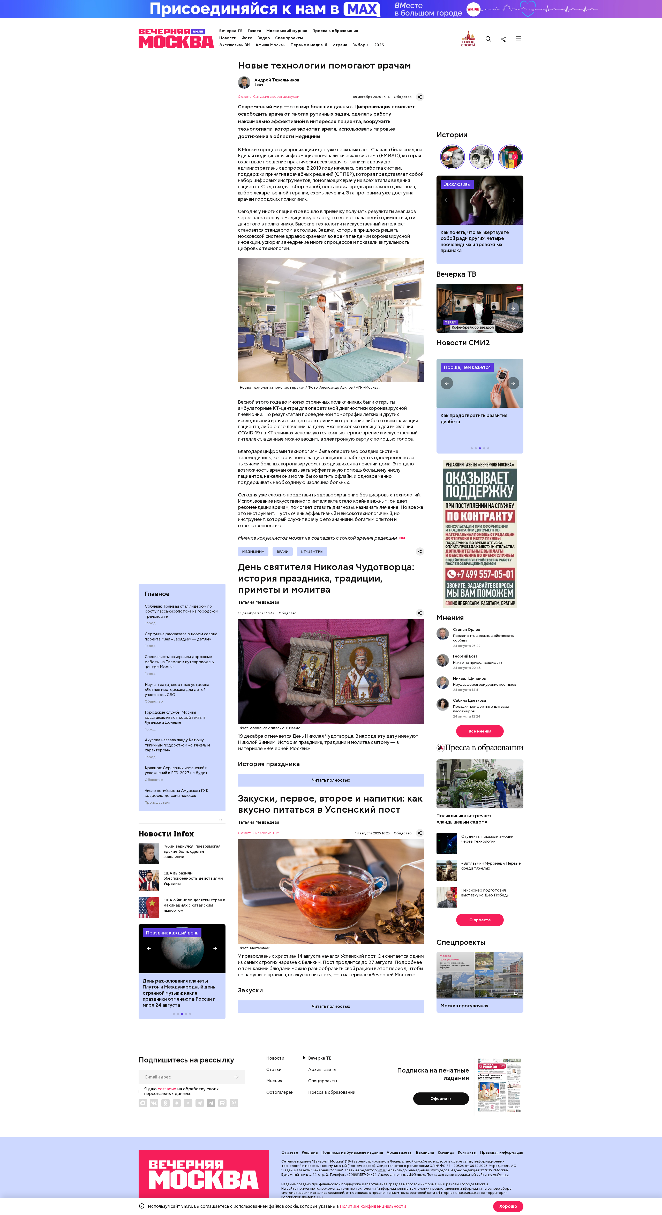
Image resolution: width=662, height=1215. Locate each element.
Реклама (310, 1152)
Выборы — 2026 (368, 45)
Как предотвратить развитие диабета (480, 383)
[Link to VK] (154, 1103)
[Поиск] (488, 39)
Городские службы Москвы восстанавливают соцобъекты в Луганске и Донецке (175, 717)
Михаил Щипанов (469, 678)
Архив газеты (322, 1070)
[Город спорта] (468, 38)
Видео (264, 38)
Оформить (441, 1098)
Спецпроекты (289, 38)
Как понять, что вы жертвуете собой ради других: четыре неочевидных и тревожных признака (475, 241)
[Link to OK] (165, 1103)
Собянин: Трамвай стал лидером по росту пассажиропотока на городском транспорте (181, 611)
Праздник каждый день (172, 933)
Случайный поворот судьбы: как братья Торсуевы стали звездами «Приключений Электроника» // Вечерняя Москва (481, 157)
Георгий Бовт (465, 656)
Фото (247, 38)
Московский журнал (286, 30)
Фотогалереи (280, 1092)
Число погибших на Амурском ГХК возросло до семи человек (176, 793)
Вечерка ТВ (231, 30)
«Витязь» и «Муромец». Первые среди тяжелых (491, 866)
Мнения (450, 617)
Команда (446, 1152)
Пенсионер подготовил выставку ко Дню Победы (485, 893)
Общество (154, 701)
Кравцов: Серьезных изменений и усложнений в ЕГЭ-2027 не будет (176, 770)
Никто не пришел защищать (477, 662)
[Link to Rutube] (222, 1103)
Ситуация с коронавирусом (276, 97)
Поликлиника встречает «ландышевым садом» (464, 819)
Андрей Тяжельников (244, 82)
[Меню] (518, 39)
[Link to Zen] (177, 1103)
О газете (289, 1152)
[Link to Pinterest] (234, 1103)
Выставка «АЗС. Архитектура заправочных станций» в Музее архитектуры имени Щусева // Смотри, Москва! (510, 157)
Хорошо (508, 1206)
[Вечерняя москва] (204, 1174)
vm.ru (382, 1170)
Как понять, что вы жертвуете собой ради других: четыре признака (480, 200)
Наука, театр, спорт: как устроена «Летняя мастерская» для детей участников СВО (177, 689)
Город (150, 623)
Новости (227, 38)
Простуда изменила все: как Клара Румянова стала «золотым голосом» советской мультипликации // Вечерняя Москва (452, 157)
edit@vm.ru (416, 1174)
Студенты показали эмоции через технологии (487, 839)
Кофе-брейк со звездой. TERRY (480, 308)
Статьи (273, 1070)
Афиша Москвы (270, 45)
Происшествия (157, 803)
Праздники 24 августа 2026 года (182, 948)
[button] (149, 948)
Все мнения (480, 731)
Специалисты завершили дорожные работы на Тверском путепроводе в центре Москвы (179, 661)
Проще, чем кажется (467, 367)
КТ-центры (312, 551)
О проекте (480, 920)
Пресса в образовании (335, 30)
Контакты (467, 1152)
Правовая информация (501, 1152)
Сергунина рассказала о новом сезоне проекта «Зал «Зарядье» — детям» (181, 636)
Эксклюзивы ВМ (234, 45)
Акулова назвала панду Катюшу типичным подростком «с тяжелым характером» (177, 745)
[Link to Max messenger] (143, 1103)
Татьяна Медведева (258, 602)
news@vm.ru (498, 1174)
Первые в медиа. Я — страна (319, 45)
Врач (258, 84)
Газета (254, 30)
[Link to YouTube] (188, 1103)
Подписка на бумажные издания (352, 1152)
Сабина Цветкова (469, 700)
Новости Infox (166, 833)
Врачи (283, 551)
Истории (452, 134)
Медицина (253, 551)
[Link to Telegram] (199, 1103)
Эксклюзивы (457, 184)
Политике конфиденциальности (373, 1206)
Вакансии (425, 1152)
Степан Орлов (466, 630)
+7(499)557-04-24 (362, 1174)
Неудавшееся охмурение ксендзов (484, 684)
